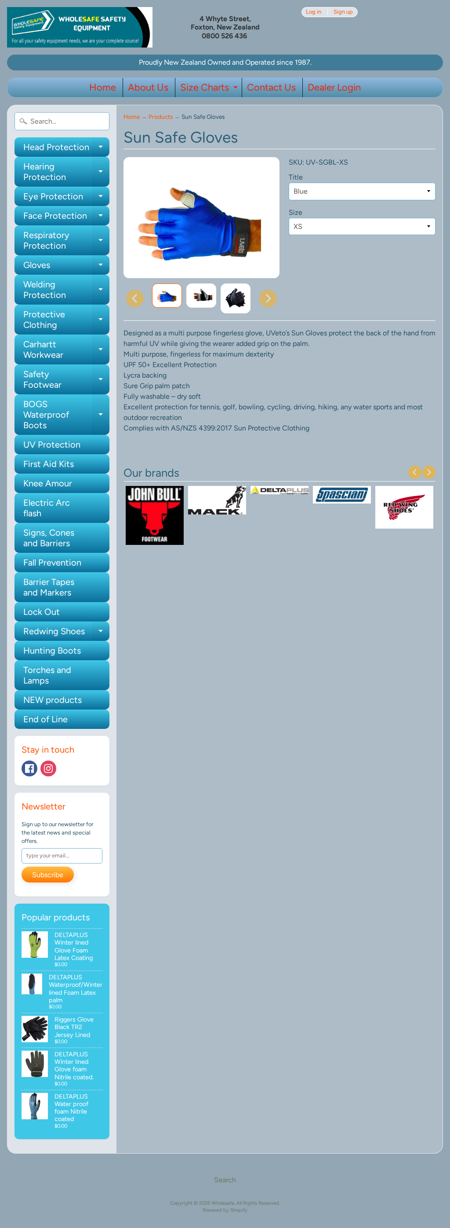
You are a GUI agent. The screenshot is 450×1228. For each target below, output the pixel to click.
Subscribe (47, 875)
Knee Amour (47, 483)
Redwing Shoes (66, 633)
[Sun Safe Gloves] (167, 295)
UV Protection (51, 444)
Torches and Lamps (47, 675)
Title (296, 177)
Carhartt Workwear (66, 350)
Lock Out (41, 612)
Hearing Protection (66, 172)
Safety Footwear (66, 380)
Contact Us (271, 87)
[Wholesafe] (79, 27)
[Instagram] (48, 768)
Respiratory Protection (66, 241)
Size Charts (210, 89)
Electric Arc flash (46, 507)
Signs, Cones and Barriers (48, 537)
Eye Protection (66, 198)
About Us (148, 87)
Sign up (343, 12)
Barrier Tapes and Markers (48, 587)
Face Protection (66, 217)
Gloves (66, 267)
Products (161, 116)
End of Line (45, 719)
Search (225, 1180)
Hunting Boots (52, 650)
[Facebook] (29, 768)
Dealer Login (334, 87)
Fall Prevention (52, 562)
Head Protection (66, 149)
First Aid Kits (48, 464)
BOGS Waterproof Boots (66, 414)
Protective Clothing (66, 320)
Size (295, 212)
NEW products (52, 700)
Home (102, 87)
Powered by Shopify (225, 1210)
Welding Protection (66, 290)
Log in (313, 12)
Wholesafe (222, 1203)
